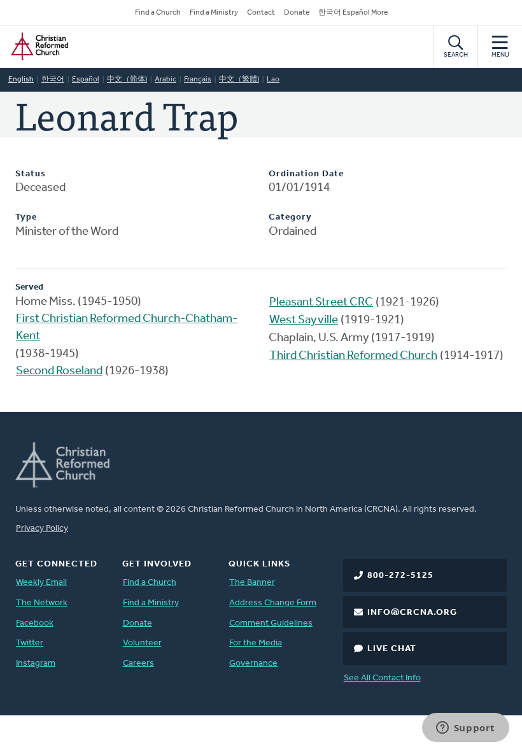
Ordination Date (306, 174)
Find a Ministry (214, 13)
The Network (41, 603)
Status (30, 174)
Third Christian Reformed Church (353, 356)
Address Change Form (272, 603)
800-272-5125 (400, 575)
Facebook (34, 623)
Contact (261, 13)
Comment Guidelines (271, 623)
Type (26, 217)
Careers (138, 663)
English (21, 79)
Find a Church (158, 13)
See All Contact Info (382, 678)
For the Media (255, 643)
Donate (296, 13)
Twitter (29, 643)
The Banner (252, 582)
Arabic (165, 79)
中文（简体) (127, 79)
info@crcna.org (412, 612)
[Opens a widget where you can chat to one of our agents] (465, 729)
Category (290, 217)
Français (197, 79)
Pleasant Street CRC (321, 303)
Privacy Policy (42, 528)
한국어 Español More (353, 13)
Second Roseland (59, 371)
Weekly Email (41, 582)
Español (85, 79)
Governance (253, 663)
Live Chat (391, 649)
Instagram (35, 663)
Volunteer (142, 643)
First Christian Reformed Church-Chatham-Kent (126, 327)
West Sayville (303, 320)
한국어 (52, 79)
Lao (273, 79)
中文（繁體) (239, 79)
